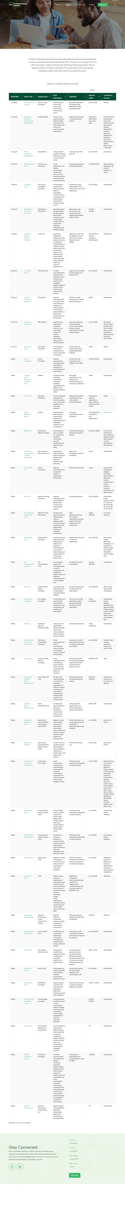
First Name (72, 1140)
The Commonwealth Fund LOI (29, 564)
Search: (92, 90)
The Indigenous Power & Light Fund (28, 515)
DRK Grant (27, 587)
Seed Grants (28, 950)
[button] (19, 96)
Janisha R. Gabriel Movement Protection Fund (27, 379)
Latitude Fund (28, 658)
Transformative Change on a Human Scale (28, 642)
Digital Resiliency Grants (27, 414)
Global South (107, 412)
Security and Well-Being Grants (28, 722)
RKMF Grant (28, 431)
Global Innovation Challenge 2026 (28, 154)
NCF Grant (27, 496)
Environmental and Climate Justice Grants (28, 763)
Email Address (73, 1155)
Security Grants (28, 857)
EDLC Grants (28, 1026)
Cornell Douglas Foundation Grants (29, 1001)
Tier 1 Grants (28, 396)
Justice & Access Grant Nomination (28, 299)
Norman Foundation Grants (27, 1056)
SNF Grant (27, 623)
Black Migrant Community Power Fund (28, 211)
